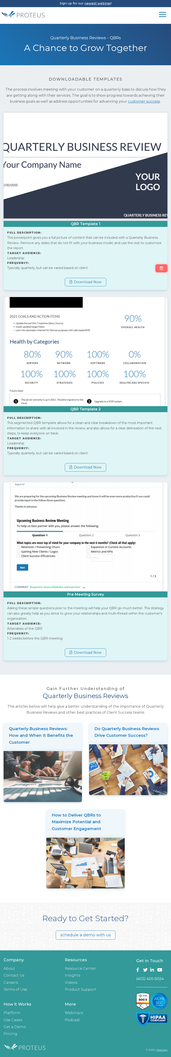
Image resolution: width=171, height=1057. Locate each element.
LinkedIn (152, 970)
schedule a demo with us (85, 935)
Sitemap (162, 1049)
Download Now (87, 282)
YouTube (159, 970)
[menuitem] (31, 976)
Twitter (145, 970)
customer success (144, 101)
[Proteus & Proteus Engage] (23, 17)
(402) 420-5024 (150, 979)
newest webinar (97, 3)
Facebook (138, 970)
